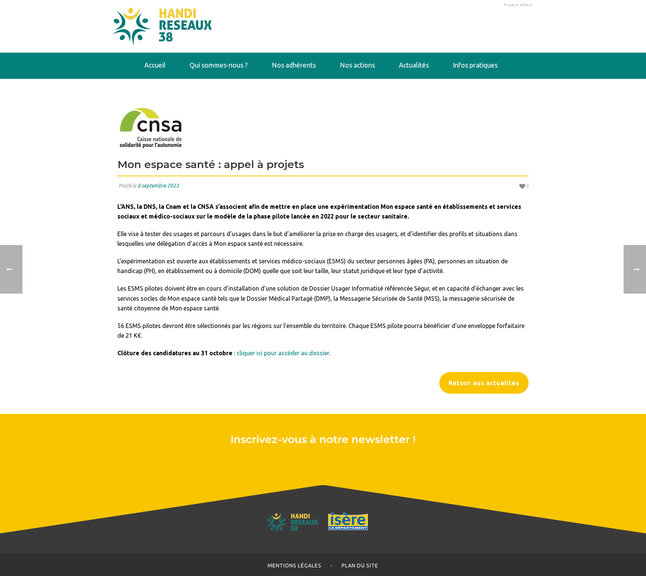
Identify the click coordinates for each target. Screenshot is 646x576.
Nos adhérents (294, 65)
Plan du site (360, 566)
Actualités (414, 65)
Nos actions (357, 65)
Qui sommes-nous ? (219, 65)
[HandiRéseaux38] (162, 26)
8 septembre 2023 (158, 186)
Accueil (155, 65)
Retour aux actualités (484, 383)
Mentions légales (295, 566)
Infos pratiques (475, 65)
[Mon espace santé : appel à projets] (323, 127)
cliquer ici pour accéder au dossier (283, 353)
